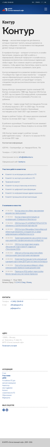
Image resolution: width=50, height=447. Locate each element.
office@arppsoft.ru (17, 305)
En (33, 2)
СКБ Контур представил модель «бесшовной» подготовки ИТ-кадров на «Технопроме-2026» (22, 246)
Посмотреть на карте (9, 346)
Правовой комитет (12, 182)
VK (45, 2)
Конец (29, 282)
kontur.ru (22, 162)
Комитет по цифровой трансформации (20, 189)
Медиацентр (6, 398)
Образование (7, 395)
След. (24, 282)
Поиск (38, 2)
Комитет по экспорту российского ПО (20, 178)
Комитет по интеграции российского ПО (21, 174)
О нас (4, 373)
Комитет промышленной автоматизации (21, 197)
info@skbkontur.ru (26, 157)
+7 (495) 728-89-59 (7, 2)
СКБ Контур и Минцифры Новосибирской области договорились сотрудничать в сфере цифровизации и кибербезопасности (26, 231)
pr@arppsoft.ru (15, 308)
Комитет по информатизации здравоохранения (23, 193)
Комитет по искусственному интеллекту (20, 186)
